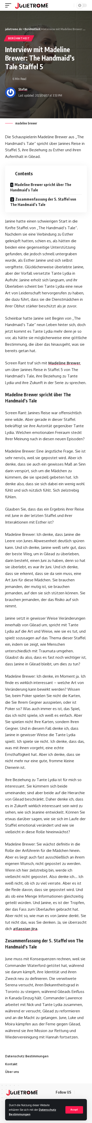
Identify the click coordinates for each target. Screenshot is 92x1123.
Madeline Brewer (64, 363)
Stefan (22, 89)
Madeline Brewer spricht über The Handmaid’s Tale (40, 187)
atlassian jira (25, 928)
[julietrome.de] (31, 5)
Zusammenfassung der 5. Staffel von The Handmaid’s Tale (43, 202)
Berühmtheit (19, 38)
